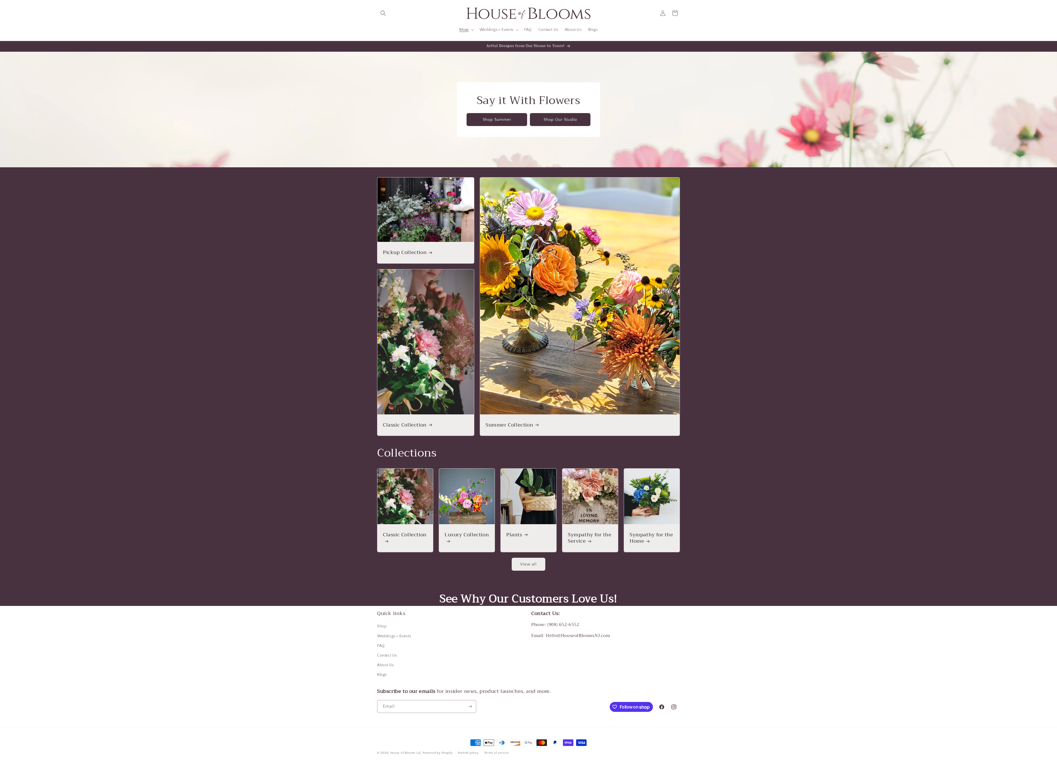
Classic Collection (405, 425)
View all (528, 564)
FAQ (381, 646)
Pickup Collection (405, 252)
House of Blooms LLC (406, 752)
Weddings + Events (394, 636)
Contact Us (387, 655)
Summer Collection (509, 425)
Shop (381, 626)
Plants (514, 535)
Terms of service (496, 752)
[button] (383, 13)
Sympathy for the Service (590, 538)
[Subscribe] (470, 706)
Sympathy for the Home (651, 538)
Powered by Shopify (438, 752)
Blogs (382, 674)
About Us (385, 665)
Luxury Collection (467, 535)
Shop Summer (497, 119)
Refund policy (468, 752)
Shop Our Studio (560, 119)
